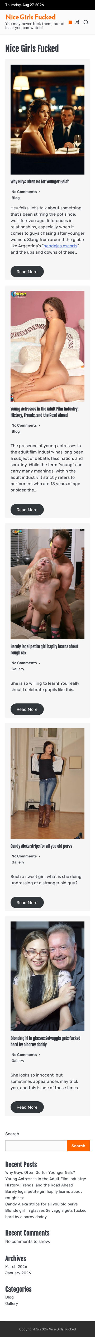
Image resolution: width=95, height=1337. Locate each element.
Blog (16, 198)
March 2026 (16, 1266)
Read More (27, 271)
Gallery (18, 669)
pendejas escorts (60, 245)
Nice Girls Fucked (30, 17)
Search (12, 1133)
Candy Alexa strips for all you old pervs (41, 846)
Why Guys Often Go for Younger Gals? (40, 181)
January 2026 (18, 1273)
